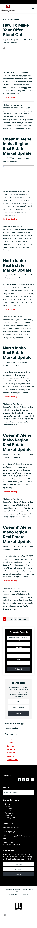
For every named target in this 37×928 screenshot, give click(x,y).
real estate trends (15, 422)
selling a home (8, 338)
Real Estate (17, 105)
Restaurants (11, 753)
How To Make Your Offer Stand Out (16, 30)
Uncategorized (12, 759)
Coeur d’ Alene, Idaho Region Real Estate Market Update (18, 146)
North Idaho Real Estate (18, 238)
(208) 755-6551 (25, 2)
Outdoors (10, 746)
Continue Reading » (11, 97)
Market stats (8, 235)
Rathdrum (11, 241)
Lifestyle (10, 743)
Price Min (18, 641)
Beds (18, 653)
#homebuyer (19, 108)
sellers (29, 334)
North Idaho (16, 123)
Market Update (20, 235)
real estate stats (21, 244)
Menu (34, 8)
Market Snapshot (24, 232)
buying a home (9, 111)
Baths (18, 659)
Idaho (5, 410)
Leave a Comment (10, 42)
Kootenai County (19, 120)
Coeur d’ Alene (8, 114)
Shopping (10, 756)
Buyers (28, 108)
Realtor (12, 129)
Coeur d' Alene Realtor (24, 114)
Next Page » (23, 619)
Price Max (18, 647)
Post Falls (27, 332)
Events (9, 739)
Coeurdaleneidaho (10, 117)
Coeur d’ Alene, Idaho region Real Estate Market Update (18, 534)
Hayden (30, 229)
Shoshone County (23, 129)
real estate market (19, 334)
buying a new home (23, 111)
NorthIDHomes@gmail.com (12, 844)
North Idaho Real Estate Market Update (17, 265)
